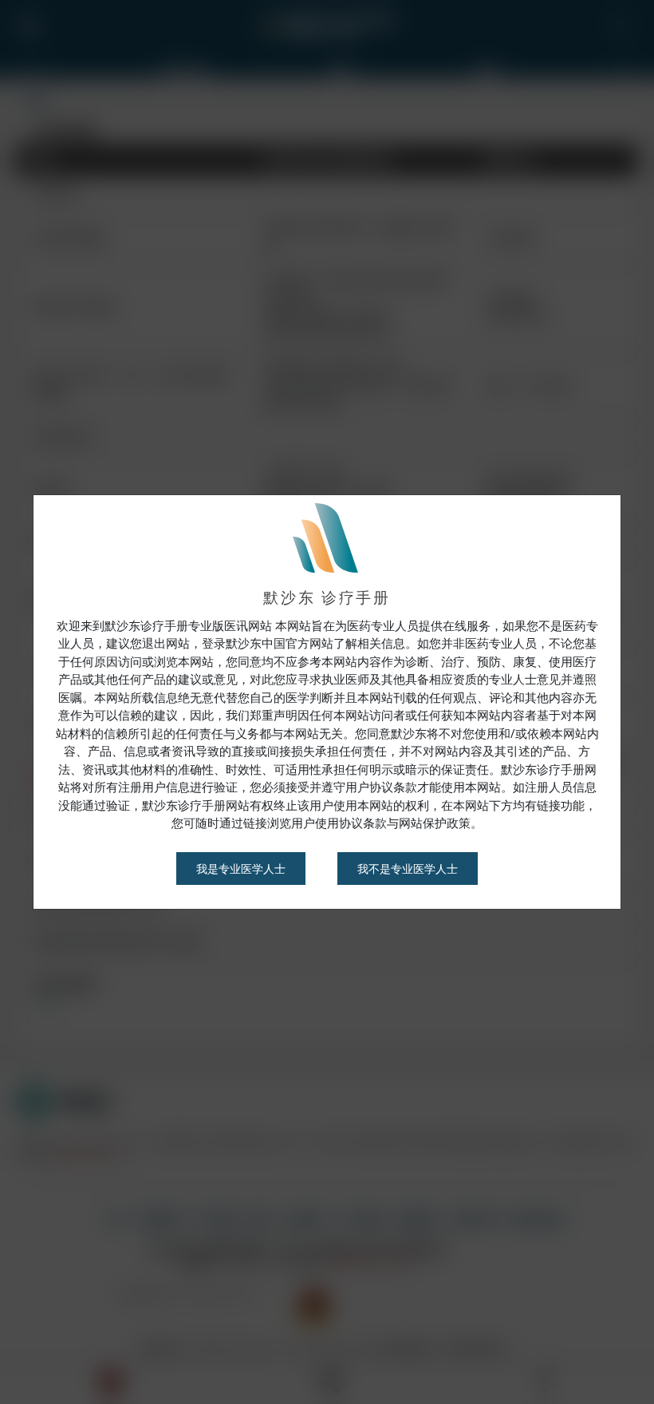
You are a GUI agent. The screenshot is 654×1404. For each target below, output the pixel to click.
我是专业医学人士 (241, 868)
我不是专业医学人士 (407, 868)
